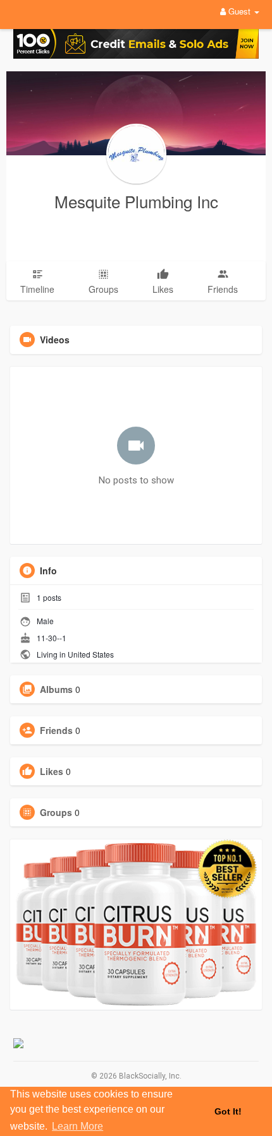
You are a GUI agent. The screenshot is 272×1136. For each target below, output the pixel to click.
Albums (56, 689)
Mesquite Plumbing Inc (136, 201)
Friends (56, 730)
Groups (56, 812)
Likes (51, 771)
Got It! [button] (228, 1111)
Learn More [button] (77, 1126)
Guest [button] (239, 11)
